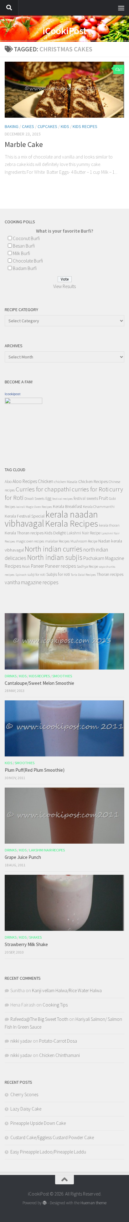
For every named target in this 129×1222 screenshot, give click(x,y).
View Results (64, 286)
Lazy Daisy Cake (25, 1109)
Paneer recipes (60, 566)
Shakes (35, 937)
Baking (11, 126)
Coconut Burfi (26, 238)
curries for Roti (90, 489)
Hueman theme (93, 1202)
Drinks (11, 676)
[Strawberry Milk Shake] (64, 903)
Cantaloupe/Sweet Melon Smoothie (39, 683)
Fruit (103, 498)
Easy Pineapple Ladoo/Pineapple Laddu (48, 1152)
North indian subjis (54, 557)
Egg (48, 498)
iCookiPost (65, 31)
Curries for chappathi (43, 489)
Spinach (21, 575)
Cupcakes (47, 126)
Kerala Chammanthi (99, 506)
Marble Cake (24, 144)
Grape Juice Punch (23, 857)
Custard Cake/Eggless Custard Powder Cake (52, 1137)
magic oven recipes (30, 541)
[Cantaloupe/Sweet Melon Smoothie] (64, 641)
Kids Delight (55, 533)
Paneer (37, 566)
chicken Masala (65, 481)
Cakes (28, 126)
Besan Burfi (24, 246)
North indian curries (53, 548)
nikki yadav (21, 1041)
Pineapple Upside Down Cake (38, 1123)
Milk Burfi (21, 253)
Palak (26, 566)
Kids (65, 126)
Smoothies (62, 676)
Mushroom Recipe (83, 541)
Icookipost (12, 394)
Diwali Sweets (34, 498)
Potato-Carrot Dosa (58, 1041)
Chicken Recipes (93, 481)
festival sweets (86, 498)
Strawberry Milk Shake (26, 944)
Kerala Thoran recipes (24, 533)
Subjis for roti (58, 574)
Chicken (45, 481)
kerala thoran (109, 525)
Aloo (8, 481)
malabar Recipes (57, 541)
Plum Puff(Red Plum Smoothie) (34, 770)
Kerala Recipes (71, 523)
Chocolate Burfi (28, 261)
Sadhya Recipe (87, 566)
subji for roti (36, 574)
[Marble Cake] (64, 90)
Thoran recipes (110, 574)
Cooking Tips (55, 1005)
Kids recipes (85, 126)
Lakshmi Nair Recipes (47, 850)
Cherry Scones (24, 1094)
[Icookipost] (23, 402)
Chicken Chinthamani (59, 1055)
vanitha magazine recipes (32, 582)
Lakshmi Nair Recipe (84, 533)
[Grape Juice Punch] (64, 816)
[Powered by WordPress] (45, 1203)
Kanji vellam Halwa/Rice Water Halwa (67, 990)
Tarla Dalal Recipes (83, 575)
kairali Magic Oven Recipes (34, 507)
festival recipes (62, 499)
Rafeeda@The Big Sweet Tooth (39, 1019)
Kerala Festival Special (24, 516)
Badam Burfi (25, 268)
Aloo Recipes (25, 481)
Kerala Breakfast (67, 506)
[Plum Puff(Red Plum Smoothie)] (64, 728)
